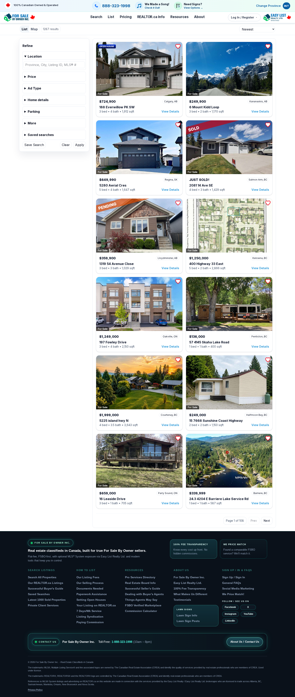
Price (32, 77)
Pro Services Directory (140, 577)
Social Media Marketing (238, 588)
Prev (254, 520)
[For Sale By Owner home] (19, 17)
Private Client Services (43, 605)
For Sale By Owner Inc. (189, 577)
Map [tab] (34, 29)
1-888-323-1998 (122, 641)
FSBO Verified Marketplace (143, 605)
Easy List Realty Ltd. (188, 582)
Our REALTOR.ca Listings (45, 582)
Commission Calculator (141, 611)
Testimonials (182, 599)
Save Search (34, 145)
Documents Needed (89, 588)
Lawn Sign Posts (188, 621)
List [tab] (24, 29)
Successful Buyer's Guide (45, 588)
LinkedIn (230, 620)
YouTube (248, 614)
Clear (66, 145)
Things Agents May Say (141, 599)
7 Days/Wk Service (89, 611)
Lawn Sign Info (187, 615)
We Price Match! (233, 594)
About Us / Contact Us (244, 641)
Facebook (230, 607)
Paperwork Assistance (91, 594)
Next (267, 520)
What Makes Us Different (190, 594)
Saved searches (41, 135)
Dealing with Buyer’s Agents (144, 594)
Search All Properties (42, 577)
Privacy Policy (35, 690)
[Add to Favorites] (178, 46)
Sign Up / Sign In (233, 577)
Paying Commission (90, 622)
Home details (38, 100)
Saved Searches (39, 594)
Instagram (230, 614)
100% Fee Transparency (190, 588)
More (32, 123)
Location (35, 56)
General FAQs (231, 582)
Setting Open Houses (91, 599)
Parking (34, 112)
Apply (79, 145)
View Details (170, 111)
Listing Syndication (89, 616)
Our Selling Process (90, 582)
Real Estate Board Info (140, 582)
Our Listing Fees (87, 577)
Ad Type (34, 88)
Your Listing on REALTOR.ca (96, 605)
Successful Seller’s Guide (142, 588)
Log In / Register (242, 17)
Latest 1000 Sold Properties (47, 599)
